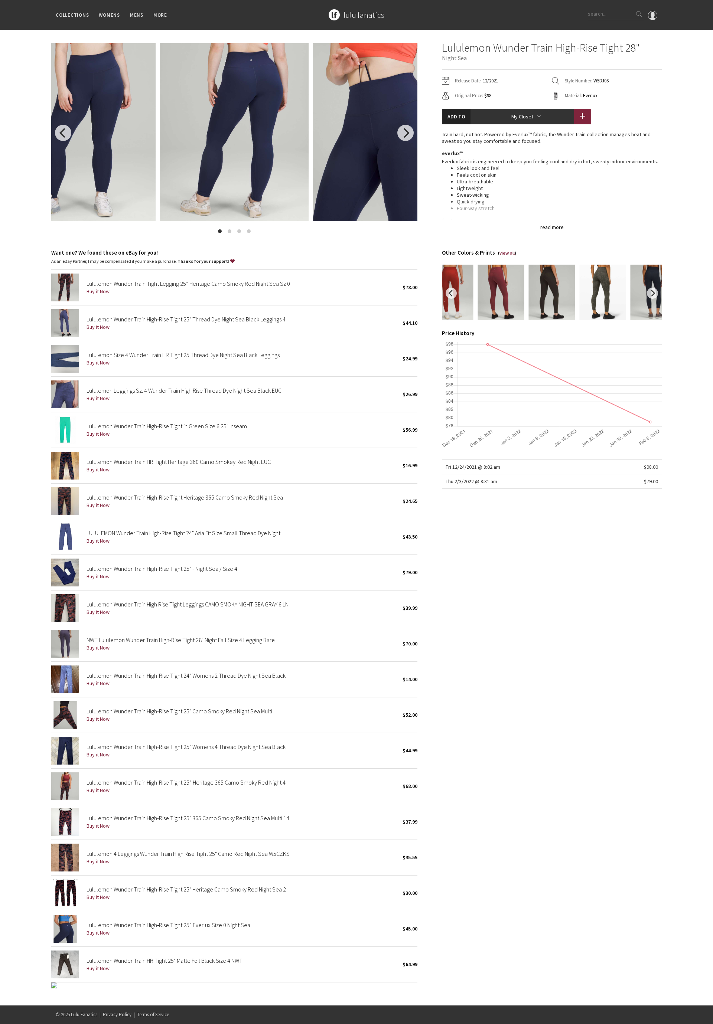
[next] (405, 133)
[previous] (63, 133)
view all (507, 253)
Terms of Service (153, 1014)
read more (552, 227)
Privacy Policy (117, 1014)
